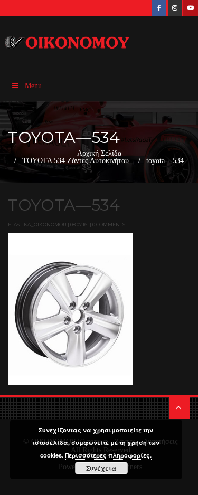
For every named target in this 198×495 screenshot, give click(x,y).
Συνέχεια (101, 468)
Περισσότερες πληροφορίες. (108, 455)
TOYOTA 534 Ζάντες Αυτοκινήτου (75, 161)
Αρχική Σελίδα (99, 153)
